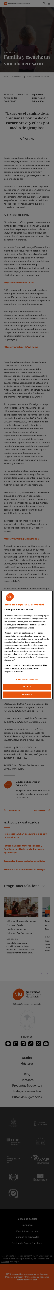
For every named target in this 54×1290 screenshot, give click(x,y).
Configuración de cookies (27, 679)
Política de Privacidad (22, 669)
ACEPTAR (27, 687)
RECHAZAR (27, 694)
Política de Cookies (37, 666)
